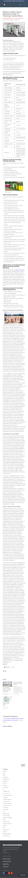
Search (23, 765)
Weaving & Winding (7, 833)
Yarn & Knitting (6, 835)
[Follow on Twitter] (6, 873)
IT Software (5, 797)
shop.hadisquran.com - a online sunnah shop (13, 18)
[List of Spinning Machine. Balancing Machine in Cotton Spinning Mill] (7, 684)
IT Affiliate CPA (6, 791)
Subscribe (22, 875)
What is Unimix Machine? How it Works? (6, 703)
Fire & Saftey (5, 787)
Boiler (4, 775)
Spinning (11, 19)
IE (3, 789)
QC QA (4, 819)
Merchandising (6, 813)
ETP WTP (5, 783)
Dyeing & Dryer (6, 779)
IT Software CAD (6, 801)
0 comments (16, 19)
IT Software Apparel (7, 799)
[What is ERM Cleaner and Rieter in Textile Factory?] (18, 688)
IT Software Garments (7, 803)
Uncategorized (6, 829)
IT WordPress (6, 809)
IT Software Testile (7, 805)
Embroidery (5, 781)
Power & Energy (6, 815)
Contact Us (5, 866)
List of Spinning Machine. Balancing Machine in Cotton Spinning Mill (7, 689)
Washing (4, 831)
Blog (4, 773)
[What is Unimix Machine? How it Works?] (7, 699)
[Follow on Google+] (9, 873)
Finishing (4, 785)
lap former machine (20, 269)
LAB (4, 811)
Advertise (5, 771)
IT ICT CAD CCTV (6, 793)
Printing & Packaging (7, 817)
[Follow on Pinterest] (12, 873)
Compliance (5, 777)
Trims (4, 827)
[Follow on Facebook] (4, 873)
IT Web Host (5, 807)
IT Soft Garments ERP (7, 795)
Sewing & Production (7, 823)
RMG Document (6, 821)
